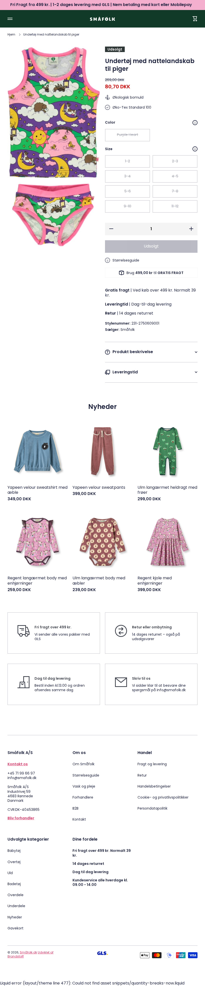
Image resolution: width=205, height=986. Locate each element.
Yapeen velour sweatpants (98, 487)
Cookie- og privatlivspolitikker (163, 797)
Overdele (16, 894)
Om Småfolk (83, 764)
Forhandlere (82, 797)
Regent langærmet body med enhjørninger (37, 581)
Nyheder (15, 917)
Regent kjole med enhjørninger (155, 581)
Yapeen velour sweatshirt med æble (38, 490)
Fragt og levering (152, 764)
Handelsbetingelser (154, 786)
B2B (75, 808)
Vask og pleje (83, 786)
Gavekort (16, 928)
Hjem (11, 35)
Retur (142, 775)
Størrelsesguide (85, 775)
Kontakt (79, 819)
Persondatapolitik (153, 808)
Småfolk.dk (28, 952)
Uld (10, 872)
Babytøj (14, 850)
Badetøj (14, 883)
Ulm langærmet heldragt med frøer (167, 490)
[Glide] (195, 122)
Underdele (16, 905)
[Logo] (102, 19)
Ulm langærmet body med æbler (98, 581)
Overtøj (14, 861)
